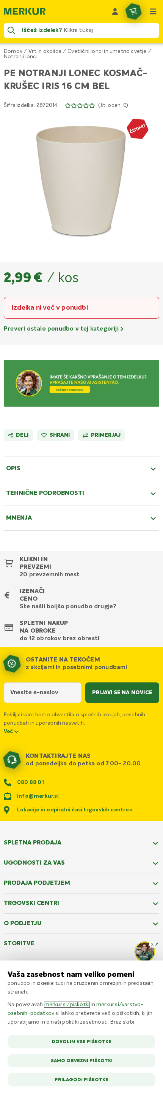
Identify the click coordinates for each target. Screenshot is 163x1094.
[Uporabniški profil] (115, 11)
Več (9, 731)
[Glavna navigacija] (153, 11)
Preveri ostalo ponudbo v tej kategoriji (62, 329)
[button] (81, 180)
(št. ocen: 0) (113, 105)
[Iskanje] (11, 30)
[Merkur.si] (24, 11)
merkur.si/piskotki (67, 1004)
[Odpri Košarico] (133, 11)
